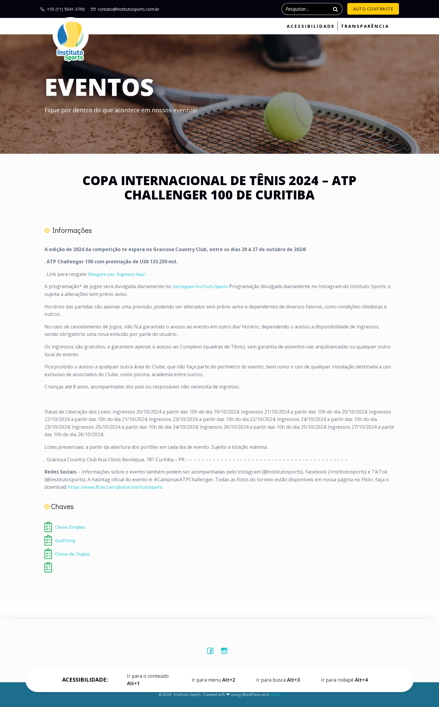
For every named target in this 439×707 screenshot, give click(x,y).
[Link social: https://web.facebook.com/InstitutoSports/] (212, 650)
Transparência (365, 26)
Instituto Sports (212, 286)
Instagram (184, 286)
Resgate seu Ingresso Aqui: (117, 274)
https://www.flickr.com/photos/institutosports (115, 487)
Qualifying (65, 540)
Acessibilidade (311, 26)
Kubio (276, 694)
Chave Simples (70, 527)
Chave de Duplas (72, 554)
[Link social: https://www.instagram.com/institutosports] (227, 650)
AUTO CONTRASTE (373, 9)
